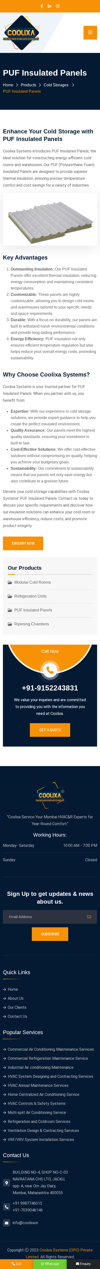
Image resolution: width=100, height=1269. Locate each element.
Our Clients (17, 1007)
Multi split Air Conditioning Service (37, 1112)
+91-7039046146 (28, 1210)
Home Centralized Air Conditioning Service (43, 1094)
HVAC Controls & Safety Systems (37, 1103)
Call (18, 1264)
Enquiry (85, 1264)
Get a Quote (50, 730)
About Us (16, 998)
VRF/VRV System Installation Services (41, 1139)
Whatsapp (51, 1264)
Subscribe (50, 934)
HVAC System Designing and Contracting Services (50, 1076)
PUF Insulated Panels (33, 610)
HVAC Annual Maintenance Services (38, 1085)
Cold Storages (56, 85)
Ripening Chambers (31, 624)
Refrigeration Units (30, 596)
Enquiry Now (23, 543)
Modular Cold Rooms (32, 582)
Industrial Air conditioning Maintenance (41, 1067)
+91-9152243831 (50, 688)
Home (8, 85)
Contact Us (17, 1016)
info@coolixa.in (25, 1222)
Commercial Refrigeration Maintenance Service (48, 1058)
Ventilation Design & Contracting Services (43, 1130)
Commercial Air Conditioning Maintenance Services (51, 1049)
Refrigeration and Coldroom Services (39, 1121)
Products (28, 85)
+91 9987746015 (27, 1203)
